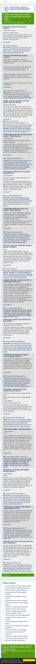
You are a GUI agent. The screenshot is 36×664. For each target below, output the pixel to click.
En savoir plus (27, 662)
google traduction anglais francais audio (17, 588)
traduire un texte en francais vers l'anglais (15, 277)
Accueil (4, 646)
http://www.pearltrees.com (13, 562)
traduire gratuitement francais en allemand (15, 633)
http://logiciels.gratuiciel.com (14, 158)
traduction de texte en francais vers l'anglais (20, 275)
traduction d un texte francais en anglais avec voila (15, 130)
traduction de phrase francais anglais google (16, 603)
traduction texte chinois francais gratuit (12, 49)
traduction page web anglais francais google (16, 622)
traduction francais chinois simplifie (16, 600)
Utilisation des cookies (17, 647)
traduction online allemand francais (16, 590)
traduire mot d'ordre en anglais (10, 316)
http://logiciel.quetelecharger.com (15, 417)
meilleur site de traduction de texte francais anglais (18, 126)
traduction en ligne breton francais (19, 92)
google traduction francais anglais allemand (15, 593)
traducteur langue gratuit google (15, 640)
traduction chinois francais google (15, 630)
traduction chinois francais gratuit (21, 51)
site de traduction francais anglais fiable (17, 615)
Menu (32, 1)
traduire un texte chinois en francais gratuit (13, 52)
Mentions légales (13, 646)
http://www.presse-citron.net (14, 308)
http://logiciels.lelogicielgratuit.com (15, 341)
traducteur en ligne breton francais (15, 96)
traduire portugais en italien (13, 613)
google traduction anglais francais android (15, 618)
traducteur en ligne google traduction (16, 607)
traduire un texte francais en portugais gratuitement (17, 626)
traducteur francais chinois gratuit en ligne (21, 47)
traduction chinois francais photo (15, 609)
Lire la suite (6, 42)
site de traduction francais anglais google (18, 586)
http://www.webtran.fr (12, 45)
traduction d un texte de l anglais (19, 315)
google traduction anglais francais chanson (15, 597)
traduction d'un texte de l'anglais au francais (16, 128)
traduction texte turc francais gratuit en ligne (23, 571)
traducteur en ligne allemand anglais (16, 636)
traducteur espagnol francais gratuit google (19, 426)
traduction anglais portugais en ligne (16, 638)
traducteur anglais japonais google (16, 611)
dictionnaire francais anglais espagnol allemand (16, 386)
